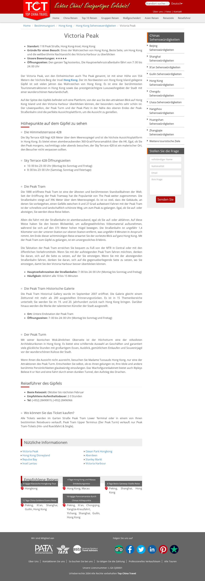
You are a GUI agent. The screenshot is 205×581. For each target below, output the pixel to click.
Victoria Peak (30, 451)
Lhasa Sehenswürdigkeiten (165, 102)
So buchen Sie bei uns (81, 561)
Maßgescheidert (132, 18)
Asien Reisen (152, 18)
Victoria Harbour (96, 463)
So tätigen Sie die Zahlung (111, 561)
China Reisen (70, 18)
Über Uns (34, 561)
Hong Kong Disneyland (36, 455)
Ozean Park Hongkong (99, 451)
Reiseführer (184, 18)
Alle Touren (170, 561)
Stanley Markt (94, 459)
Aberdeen (91, 455)
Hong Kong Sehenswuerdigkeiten (96, 25)
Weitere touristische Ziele (164, 141)
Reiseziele (168, 18)
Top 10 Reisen (89, 18)
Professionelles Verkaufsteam (144, 561)
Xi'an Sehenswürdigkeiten (164, 67)
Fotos (168, 11)
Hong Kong (65, 25)
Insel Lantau (29, 463)
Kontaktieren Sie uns (54, 561)
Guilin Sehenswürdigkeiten (165, 74)
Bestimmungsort (44, 25)
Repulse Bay (29, 459)
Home (56, 18)
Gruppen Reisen (110, 18)
